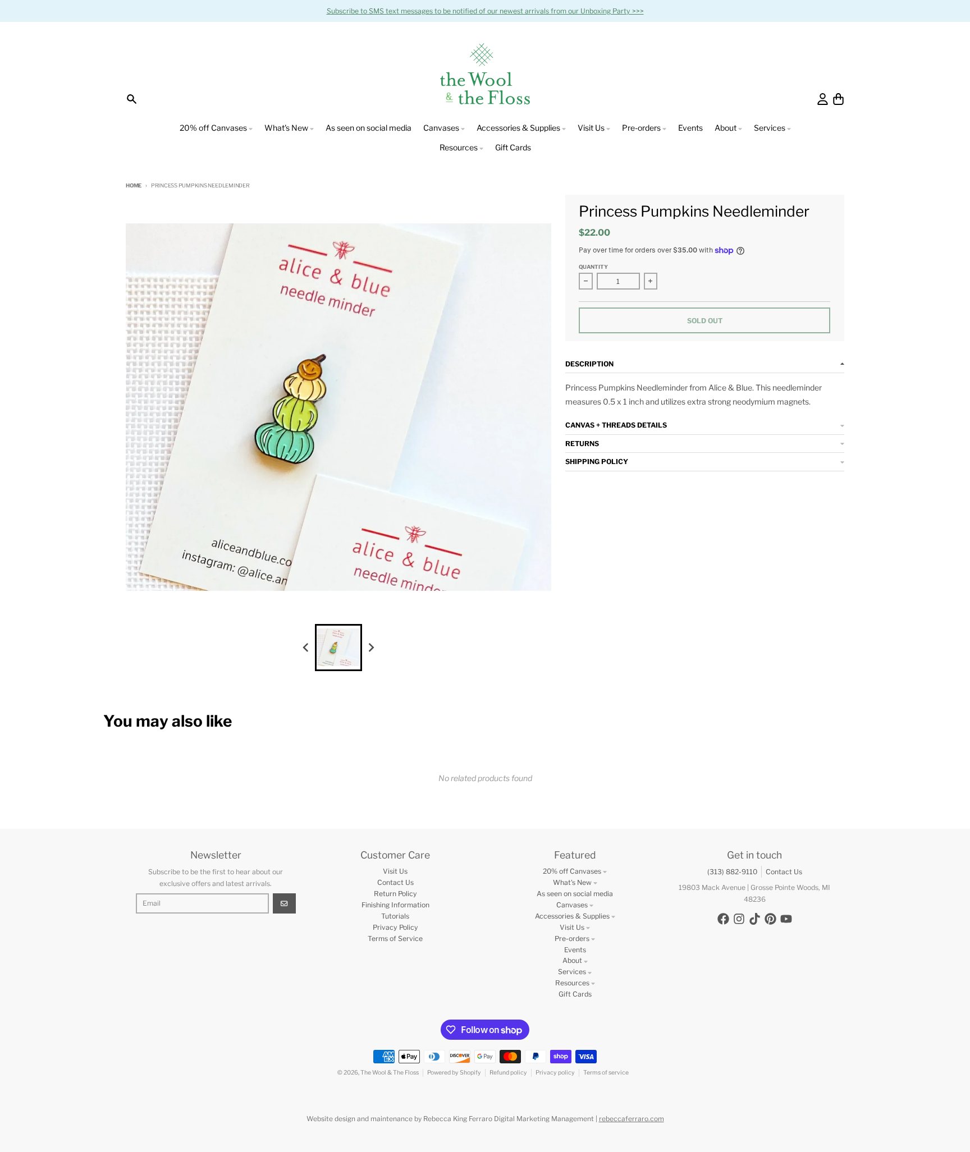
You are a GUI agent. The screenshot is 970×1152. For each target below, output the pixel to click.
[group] (338, 647)
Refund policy (508, 1072)
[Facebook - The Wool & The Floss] (723, 919)
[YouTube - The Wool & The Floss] (786, 919)
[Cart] (838, 99)
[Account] (823, 99)
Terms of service (606, 1072)
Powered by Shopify (454, 1072)
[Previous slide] (306, 647)
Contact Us (784, 872)
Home (133, 185)
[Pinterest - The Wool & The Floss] (770, 919)
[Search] (132, 99)
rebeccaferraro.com (631, 1118)
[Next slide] (371, 647)
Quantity (593, 267)
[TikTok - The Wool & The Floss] (755, 919)
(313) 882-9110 (732, 872)
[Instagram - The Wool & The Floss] (739, 919)
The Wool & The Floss (389, 1072)
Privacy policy (555, 1072)
